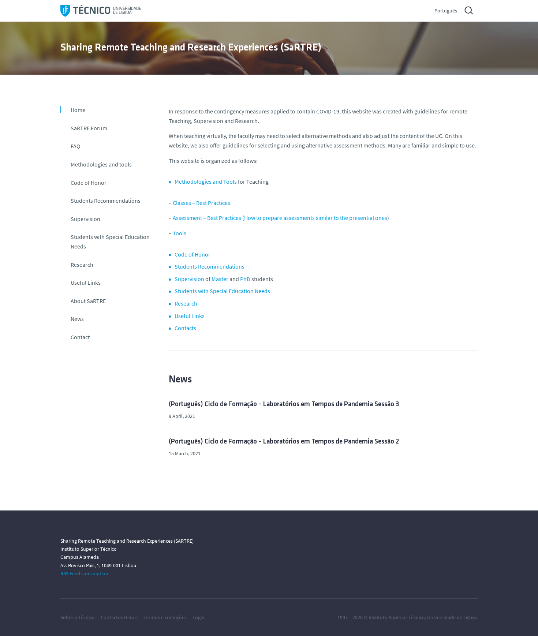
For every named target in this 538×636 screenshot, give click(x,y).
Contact (80, 337)
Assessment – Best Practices (207, 217)
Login (199, 617)
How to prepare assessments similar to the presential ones (315, 217)
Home (78, 109)
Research (82, 264)
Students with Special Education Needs (110, 241)
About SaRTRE (88, 300)
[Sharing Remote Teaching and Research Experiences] (100, 11)
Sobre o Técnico (77, 617)
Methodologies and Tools (206, 181)
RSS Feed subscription (84, 573)
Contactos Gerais (119, 617)
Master (220, 279)
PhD (245, 279)
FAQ (76, 146)
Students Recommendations (106, 200)
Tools (179, 233)
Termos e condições (165, 617)
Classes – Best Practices (201, 202)
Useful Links (86, 282)
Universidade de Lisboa (452, 617)
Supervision (85, 218)
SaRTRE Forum (89, 128)
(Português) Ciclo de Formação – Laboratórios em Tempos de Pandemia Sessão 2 (284, 441)
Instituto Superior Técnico (397, 617)
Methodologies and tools (101, 164)
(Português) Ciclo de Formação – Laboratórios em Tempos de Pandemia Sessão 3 (284, 404)
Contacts (185, 328)
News (77, 318)
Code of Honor (89, 182)
